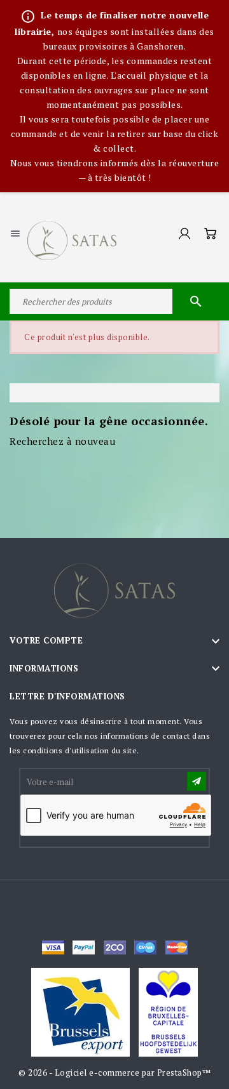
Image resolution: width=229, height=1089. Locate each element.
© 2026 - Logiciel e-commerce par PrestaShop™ (114, 1072)
